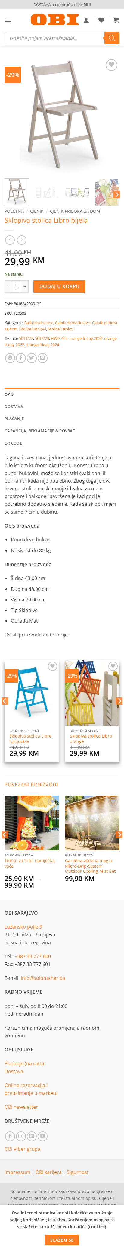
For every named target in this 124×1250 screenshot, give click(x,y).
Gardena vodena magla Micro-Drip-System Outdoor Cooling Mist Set (90, 866)
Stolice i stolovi (33, 329)
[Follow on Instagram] (21, 1136)
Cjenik (37, 211)
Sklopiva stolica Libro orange (91, 738)
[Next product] (9, 240)
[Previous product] (21, 240)
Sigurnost (78, 1172)
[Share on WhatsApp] (10, 358)
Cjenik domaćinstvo (72, 322)
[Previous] (14, 115)
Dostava (14, 1071)
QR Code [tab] (13, 443)
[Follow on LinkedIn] (32, 1136)
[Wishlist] (101, 20)
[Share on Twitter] (32, 358)
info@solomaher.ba (43, 978)
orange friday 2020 (85, 338)
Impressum (18, 1172)
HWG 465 (59, 338)
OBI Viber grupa (22, 1149)
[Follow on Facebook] (10, 1136)
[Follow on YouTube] (43, 1136)
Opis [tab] (9, 394)
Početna (14, 211)
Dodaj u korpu (59, 286)
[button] (8, 19)
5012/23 (42, 338)
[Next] (109, 115)
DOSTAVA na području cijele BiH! (62, 4)
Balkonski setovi (38, 322)
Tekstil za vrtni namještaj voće (30, 863)
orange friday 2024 (42, 344)
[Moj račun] (86, 20)
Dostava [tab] (14, 406)
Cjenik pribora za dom (75, 211)
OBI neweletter (21, 1107)
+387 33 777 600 (33, 956)
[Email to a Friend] (43, 358)
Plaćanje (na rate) (24, 1063)
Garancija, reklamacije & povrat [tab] (40, 430)
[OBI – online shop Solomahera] (55, 19)
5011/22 (26, 338)
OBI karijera (49, 1172)
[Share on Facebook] (21, 358)
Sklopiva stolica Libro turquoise (30, 738)
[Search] (111, 38)
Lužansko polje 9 (23, 926)
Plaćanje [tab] (14, 418)
